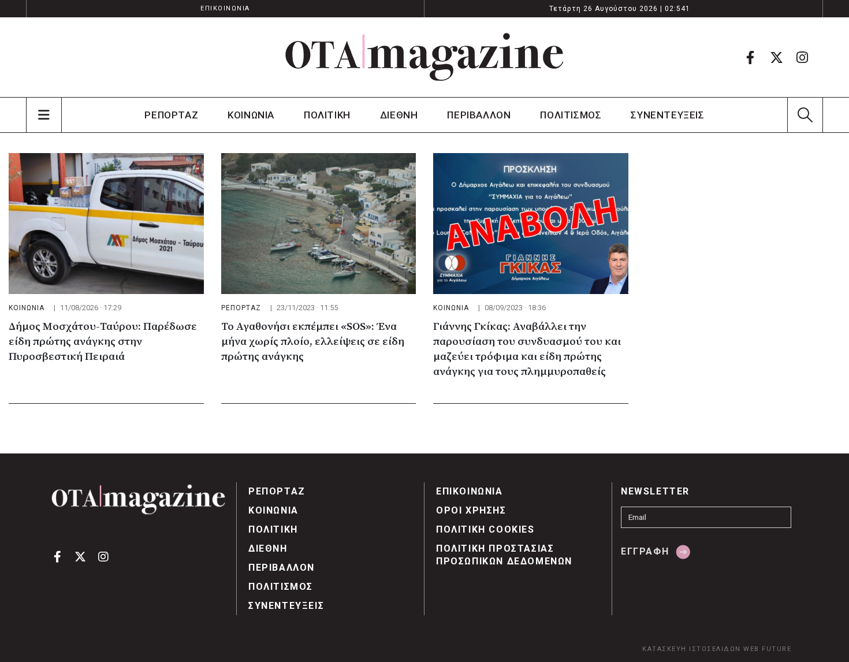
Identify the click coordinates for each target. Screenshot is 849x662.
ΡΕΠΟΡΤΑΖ (171, 115)
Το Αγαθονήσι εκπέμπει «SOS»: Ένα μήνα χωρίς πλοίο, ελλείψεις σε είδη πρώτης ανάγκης (312, 341)
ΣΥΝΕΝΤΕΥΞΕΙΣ (667, 115)
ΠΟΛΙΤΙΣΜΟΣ (570, 115)
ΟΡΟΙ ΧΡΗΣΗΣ (471, 510)
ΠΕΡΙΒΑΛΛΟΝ (479, 115)
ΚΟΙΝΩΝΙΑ (251, 115)
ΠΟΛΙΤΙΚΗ (327, 115)
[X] (776, 57)
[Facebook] (750, 57)
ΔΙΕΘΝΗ (399, 115)
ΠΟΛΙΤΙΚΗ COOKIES (485, 529)
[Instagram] (802, 57)
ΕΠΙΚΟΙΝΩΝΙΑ (225, 8)
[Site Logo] (424, 57)
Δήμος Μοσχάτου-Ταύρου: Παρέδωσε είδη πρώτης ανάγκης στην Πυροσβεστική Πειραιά (103, 341)
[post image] (106, 223)
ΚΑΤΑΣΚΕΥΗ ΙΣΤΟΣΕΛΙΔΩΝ (691, 649)
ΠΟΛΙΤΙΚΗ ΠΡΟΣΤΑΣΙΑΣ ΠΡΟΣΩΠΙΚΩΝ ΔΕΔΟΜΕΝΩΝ (504, 555)
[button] (805, 114)
